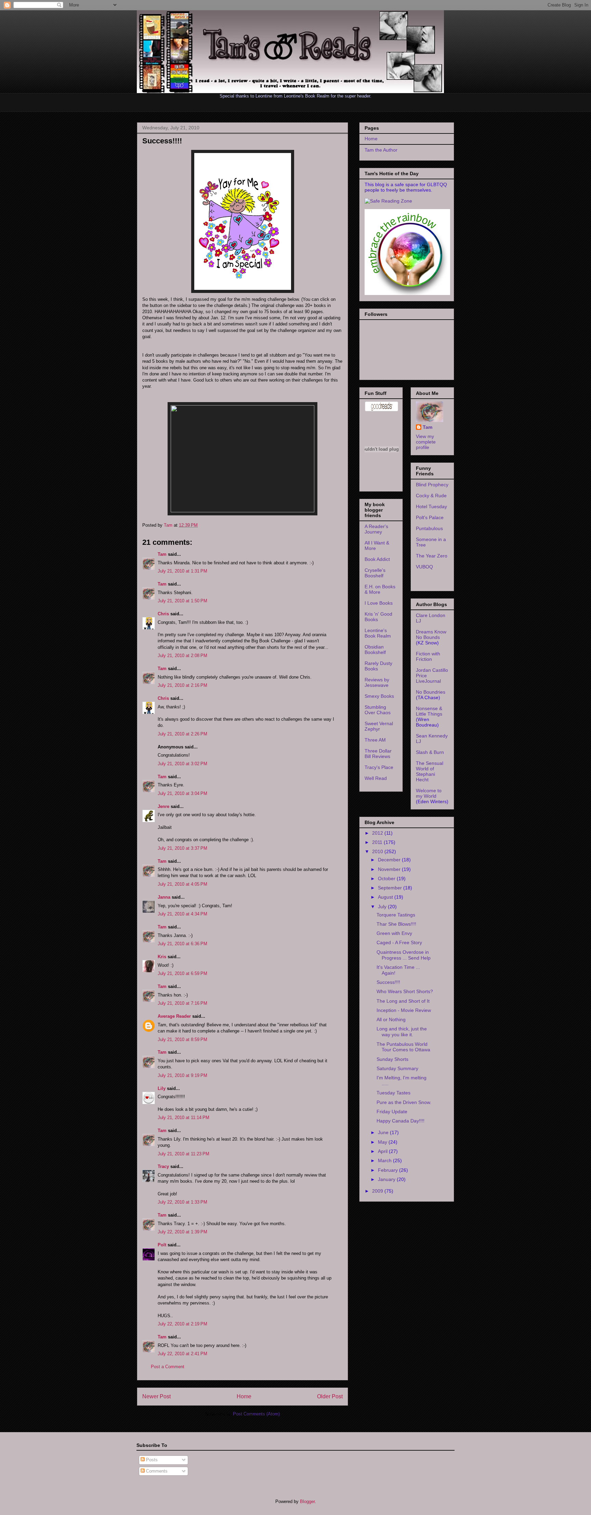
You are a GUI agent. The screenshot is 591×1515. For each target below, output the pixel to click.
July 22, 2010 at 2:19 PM (182, 1323)
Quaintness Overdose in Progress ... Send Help (404, 955)
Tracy (163, 1166)
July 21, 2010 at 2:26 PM (182, 733)
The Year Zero (431, 556)
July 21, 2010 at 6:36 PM (182, 943)
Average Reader (174, 1016)
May (383, 1142)
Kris (162, 956)
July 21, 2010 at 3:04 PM (182, 793)
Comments (156, 1471)
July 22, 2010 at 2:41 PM (182, 1353)
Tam (169, 525)
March (385, 1160)
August (386, 897)
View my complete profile (426, 442)
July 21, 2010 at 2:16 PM (182, 685)
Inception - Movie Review (404, 1010)
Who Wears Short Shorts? (405, 991)
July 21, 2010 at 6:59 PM (182, 973)
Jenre (163, 806)
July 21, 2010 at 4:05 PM (182, 884)
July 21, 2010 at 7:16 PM (182, 1003)
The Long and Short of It (403, 1001)
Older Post (330, 1396)
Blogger (307, 1501)
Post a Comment (167, 1366)
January (387, 1179)
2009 (378, 1191)
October (387, 878)
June (384, 1132)
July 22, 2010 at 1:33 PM (182, 1202)
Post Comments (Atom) (256, 1413)
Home (244, 1396)
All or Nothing (391, 1019)
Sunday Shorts (392, 1059)
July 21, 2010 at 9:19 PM (182, 1075)
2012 (378, 833)
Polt (162, 1244)
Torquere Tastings (396, 914)
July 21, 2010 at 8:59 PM (182, 1039)
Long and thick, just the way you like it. (402, 1031)
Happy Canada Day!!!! (400, 1121)
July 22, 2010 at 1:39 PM (182, 1231)
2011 (378, 842)
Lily (162, 1088)
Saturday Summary (397, 1068)
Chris (163, 613)
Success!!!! (388, 982)
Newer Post (156, 1396)
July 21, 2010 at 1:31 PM (182, 571)
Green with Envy (394, 933)
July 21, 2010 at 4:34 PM (182, 913)
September (390, 887)
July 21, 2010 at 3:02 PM (182, 763)
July (383, 906)
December (390, 859)
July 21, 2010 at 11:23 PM (183, 1153)
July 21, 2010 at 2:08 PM (182, 655)
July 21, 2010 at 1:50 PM (182, 600)
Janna (164, 897)
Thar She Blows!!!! (396, 924)
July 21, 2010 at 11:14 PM (183, 1117)
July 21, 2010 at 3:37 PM (182, 848)
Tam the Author (381, 150)
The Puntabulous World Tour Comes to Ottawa (403, 1047)
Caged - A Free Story (399, 942)
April (383, 1151)
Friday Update (392, 1111)
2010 (378, 851)
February (388, 1170)
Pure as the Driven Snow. (404, 1102)
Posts (151, 1459)
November (390, 869)
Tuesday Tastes (393, 1092)
